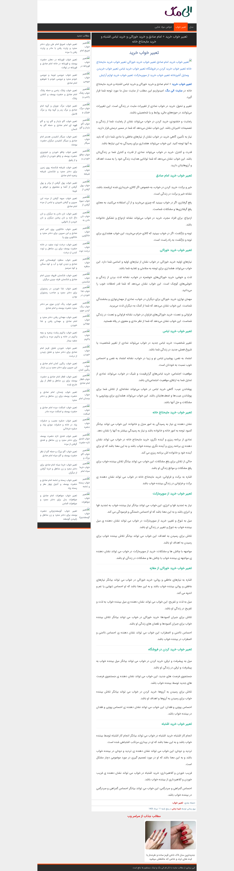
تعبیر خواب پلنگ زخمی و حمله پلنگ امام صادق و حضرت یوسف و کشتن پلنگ (58, 94)
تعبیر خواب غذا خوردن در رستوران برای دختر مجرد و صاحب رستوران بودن (58, 292)
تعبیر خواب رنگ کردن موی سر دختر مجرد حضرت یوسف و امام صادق (58, 306)
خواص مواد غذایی (163, 27)
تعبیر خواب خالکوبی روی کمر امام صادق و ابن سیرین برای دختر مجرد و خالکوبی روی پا (58, 233)
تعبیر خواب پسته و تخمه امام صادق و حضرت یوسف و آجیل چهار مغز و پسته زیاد (58, 484)
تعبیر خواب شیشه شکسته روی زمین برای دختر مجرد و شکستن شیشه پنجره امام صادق (58, 171)
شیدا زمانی (176, 808)
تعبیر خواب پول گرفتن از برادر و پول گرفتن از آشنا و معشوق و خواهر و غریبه (58, 187)
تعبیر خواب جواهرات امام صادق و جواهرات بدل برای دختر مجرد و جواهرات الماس (58, 499)
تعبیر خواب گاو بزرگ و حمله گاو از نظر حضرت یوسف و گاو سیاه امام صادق (58, 453)
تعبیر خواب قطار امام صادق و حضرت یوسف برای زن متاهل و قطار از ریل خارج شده (58, 381)
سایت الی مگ (173, 90)
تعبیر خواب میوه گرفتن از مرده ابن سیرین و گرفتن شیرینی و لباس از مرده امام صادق (58, 202)
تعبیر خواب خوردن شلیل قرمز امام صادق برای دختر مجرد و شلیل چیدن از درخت (58, 352)
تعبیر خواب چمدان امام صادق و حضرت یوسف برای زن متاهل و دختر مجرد (58, 396)
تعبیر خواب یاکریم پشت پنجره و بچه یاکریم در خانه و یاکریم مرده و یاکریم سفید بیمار (58, 337)
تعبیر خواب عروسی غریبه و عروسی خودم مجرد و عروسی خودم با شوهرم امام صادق (58, 79)
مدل (191, 27)
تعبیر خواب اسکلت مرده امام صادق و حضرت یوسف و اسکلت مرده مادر (58, 409)
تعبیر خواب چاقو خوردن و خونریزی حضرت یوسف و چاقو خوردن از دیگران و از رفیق (58, 156)
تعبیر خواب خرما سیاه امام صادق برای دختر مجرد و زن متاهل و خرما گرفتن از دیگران (58, 469)
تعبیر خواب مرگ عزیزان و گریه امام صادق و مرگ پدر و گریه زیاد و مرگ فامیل (58, 110)
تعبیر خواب (180, 27)
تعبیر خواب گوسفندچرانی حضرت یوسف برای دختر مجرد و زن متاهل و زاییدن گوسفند (58, 515)
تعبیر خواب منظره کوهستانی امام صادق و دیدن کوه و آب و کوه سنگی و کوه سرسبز (58, 264)
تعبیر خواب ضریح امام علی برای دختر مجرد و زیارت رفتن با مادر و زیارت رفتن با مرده (58, 48)
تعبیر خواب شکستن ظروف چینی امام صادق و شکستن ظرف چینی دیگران (58, 277)
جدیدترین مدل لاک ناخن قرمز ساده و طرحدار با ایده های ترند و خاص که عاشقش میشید (170, 857)
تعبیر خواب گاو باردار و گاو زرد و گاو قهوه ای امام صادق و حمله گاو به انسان (58, 125)
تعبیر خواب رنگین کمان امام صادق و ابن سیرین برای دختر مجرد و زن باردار (58, 365)
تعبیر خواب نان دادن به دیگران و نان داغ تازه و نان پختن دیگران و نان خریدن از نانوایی (58, 218)
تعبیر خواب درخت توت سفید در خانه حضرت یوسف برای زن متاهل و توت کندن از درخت (58, 248)
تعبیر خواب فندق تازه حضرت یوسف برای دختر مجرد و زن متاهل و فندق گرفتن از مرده (58, 440)
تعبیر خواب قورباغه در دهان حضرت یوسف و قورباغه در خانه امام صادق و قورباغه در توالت (58, 63)
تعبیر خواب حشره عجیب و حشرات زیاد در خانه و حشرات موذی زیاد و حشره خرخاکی (58, 425)
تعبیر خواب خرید (144, 52)
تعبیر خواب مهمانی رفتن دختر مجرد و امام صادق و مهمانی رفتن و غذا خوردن (58, 321)
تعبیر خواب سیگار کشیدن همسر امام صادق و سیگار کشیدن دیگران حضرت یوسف (58, 141)
